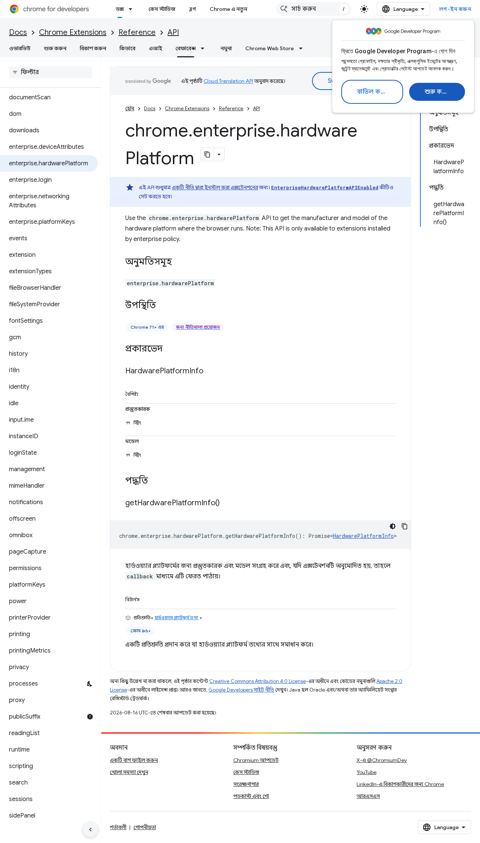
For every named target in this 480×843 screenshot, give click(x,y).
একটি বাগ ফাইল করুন (134, 760)
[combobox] (313, 9)
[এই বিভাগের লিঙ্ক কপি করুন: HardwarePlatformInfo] (210, 371)
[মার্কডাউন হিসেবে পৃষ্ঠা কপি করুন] (207, 154)
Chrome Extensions (72, 32)
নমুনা (226, 48)
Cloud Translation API (228, 81)
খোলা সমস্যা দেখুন (129, 772)
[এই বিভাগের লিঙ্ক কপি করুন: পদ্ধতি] (155, 481)
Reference (137, 32)
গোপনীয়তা (145, 827)
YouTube (366, 772)
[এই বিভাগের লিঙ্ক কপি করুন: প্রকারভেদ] (169, 349)
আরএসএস (368, 796)
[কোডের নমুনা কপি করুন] (405, 526)
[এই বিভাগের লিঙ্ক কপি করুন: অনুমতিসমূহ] (179, 262)
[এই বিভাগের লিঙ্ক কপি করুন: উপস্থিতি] (163, 305)
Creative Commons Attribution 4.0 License (257, 681)
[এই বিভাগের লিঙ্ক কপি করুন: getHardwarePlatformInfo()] (227, 503)
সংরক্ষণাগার (246, 784)
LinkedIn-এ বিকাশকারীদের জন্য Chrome (400, 784)
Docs (18, 32)
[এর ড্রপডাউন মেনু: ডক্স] (133, 8)
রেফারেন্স (186, 48)
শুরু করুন (438, 92)
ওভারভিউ (19, 48)
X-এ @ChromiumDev (382, 760)
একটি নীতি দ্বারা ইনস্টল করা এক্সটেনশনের (215, 187)
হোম (129, 108)
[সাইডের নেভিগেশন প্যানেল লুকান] (90, 829)
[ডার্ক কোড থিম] (393, 526)
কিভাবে (127, 48)
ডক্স (120, 9)
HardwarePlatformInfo (363, 535)
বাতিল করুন (373, 92)
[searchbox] (50, 72)
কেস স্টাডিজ (162, 9)
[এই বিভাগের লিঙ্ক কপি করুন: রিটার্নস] (148, 598)
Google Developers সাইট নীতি (241, 690)
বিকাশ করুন (93, 48)
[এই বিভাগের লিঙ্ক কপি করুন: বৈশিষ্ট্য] (147, 392)
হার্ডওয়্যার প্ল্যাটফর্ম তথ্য (176, 617)
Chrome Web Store (269, 48)
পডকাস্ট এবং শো (251, 796)
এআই (155, 48)
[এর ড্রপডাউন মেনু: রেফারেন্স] (205, 48)
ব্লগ (192, 9)
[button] (49, 832)
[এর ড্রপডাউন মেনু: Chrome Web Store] (303, 48)
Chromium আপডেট (256, 760)
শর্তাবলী (118, 827)
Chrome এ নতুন (228, 9)
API (173, 32)
